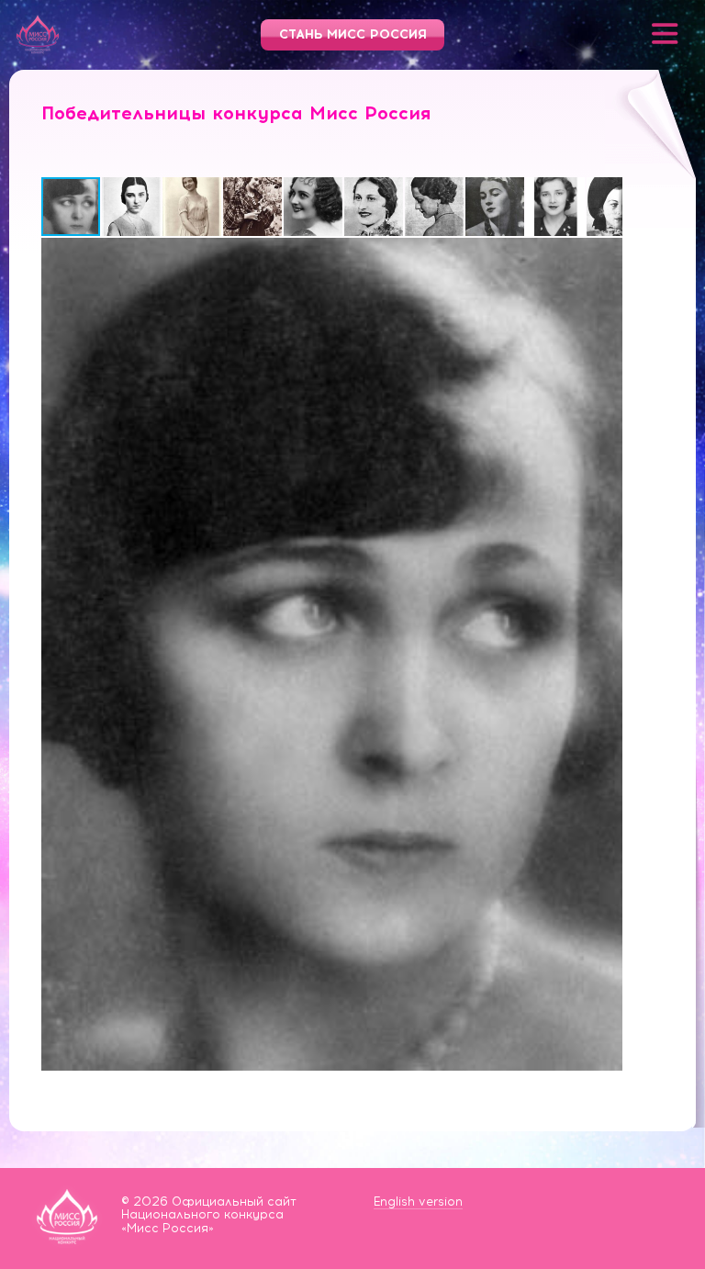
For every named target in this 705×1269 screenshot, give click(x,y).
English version (418, 1201)
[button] (132, 206)
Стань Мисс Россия (353, 34)
